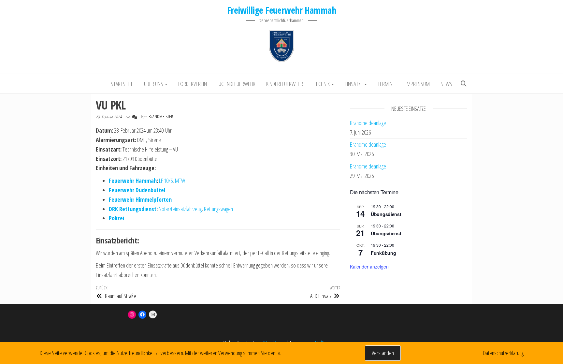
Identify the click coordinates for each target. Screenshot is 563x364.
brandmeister (161, 116)
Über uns (154, 84)
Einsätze (354, 84)
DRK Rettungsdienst (132, 209)
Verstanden (383, 353)
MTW (180, 180)
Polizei (116, 218)
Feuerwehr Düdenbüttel (137, 190)
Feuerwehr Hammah (133, 180)
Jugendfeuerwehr (236, 84)
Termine (386, 84)
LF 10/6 (166, 180)
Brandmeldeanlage (368, 123)
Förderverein (192, 84)
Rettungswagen (218, 209)
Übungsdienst (386, 214)
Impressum (418, 84)
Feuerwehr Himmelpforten (140, 199)
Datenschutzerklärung (503, 353)
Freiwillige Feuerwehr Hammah (281, 10)
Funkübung (383, 253)
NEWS (446, 84)
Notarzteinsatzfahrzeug (180, 209)
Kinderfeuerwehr (284, 84)
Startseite (122, 84)
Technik (322, 84)
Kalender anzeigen (369, 266)
